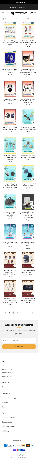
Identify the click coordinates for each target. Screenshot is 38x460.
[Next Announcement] (35, 7)
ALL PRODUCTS (7, 369)
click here (25, 7)
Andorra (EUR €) (18, 441)
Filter (6, 19)
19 (28, 313)
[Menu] (3, 13)
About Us (5, 402)
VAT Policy (5, 431)
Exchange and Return (9, 426)
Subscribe (19, 347)
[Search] (35, 13)
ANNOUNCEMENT (7, 376)
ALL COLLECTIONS (7, 373)
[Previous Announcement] (3, 7)
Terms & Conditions (8, 417)
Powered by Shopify (19, 455)
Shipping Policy (7, 422)
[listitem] (19, 2)
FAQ (3, 407)
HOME (4, 366)
